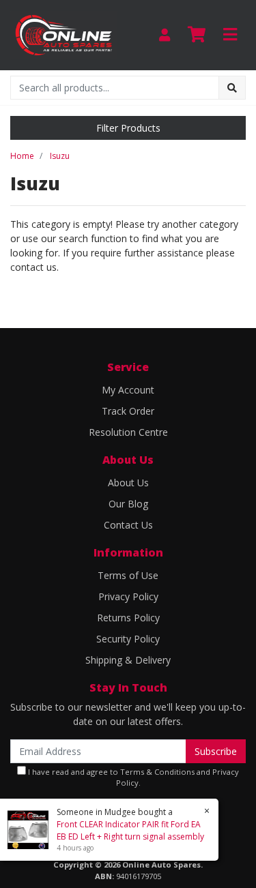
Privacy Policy (128, 596)
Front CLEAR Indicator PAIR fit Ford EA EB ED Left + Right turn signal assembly (130, 830)
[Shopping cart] (196, 34)
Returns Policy (128, 617)
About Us (128, 482)
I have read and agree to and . (132, 777)
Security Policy (128, 638)
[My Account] (164, 35)
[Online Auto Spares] (63, 33)
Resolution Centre (128, 432)
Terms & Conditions (157, 772)
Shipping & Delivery (128, 659)
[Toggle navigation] (230, 34)
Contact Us (128, 524)
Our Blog (128, 503)
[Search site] (232, 88)
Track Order (128, 410)
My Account (128, 389)
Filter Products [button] (128, 127)
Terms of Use (128, 575)
